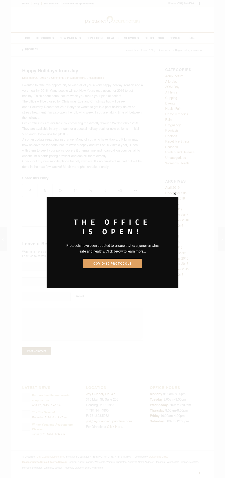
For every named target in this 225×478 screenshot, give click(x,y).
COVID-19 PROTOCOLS (112, 263)
